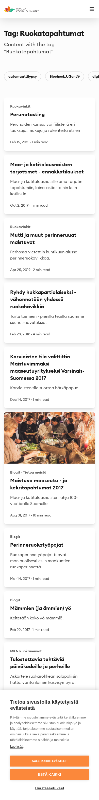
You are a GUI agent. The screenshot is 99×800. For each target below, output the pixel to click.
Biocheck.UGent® (65, 76)
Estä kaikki (49, 775)
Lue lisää (16, 746)
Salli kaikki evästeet (49, 760)
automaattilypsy (22, 76)
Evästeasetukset (49, 788)
